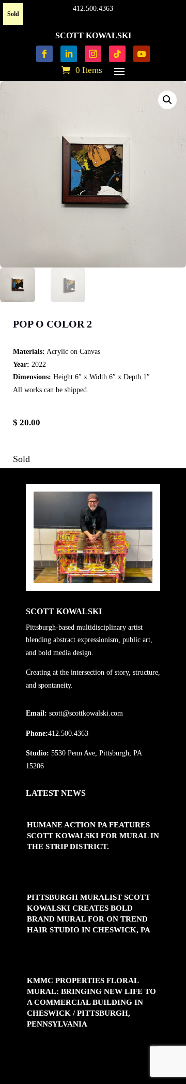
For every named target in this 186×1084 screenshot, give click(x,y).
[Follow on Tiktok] (117, 54)
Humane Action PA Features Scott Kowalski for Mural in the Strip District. (93, 836)
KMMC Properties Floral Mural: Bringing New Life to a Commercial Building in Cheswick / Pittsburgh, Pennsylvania (91, 1002)
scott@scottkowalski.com (86, 713)
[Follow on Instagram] (93, 54)
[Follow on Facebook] (44, 54)
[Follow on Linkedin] (68, 54)
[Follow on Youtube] (141, 54)
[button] (167, 100)
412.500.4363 (93, 8)
